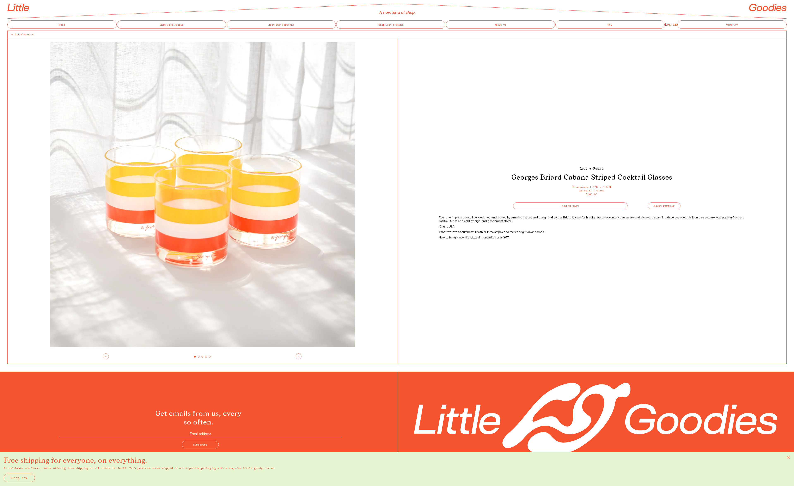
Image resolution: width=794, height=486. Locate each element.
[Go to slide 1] (195, 357)
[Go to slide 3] (202, 357)
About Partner (664, 206)
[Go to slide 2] (199, 357)
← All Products (22, 34)
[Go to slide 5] (210, 357)
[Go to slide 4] (206, 357)
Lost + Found (592, 168)
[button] (732, 24)
